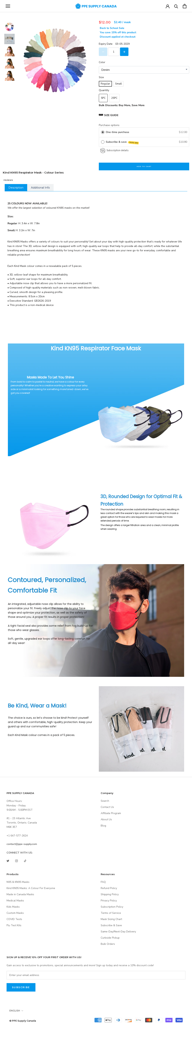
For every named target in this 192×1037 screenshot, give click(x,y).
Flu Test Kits (14, 925)
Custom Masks (15, 913)
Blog (103, 825)
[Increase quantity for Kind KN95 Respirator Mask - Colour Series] (124, 52)
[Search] (176, 6)
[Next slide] (8, 75)
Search (105, 801)
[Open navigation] (8, 6)
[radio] (102, 132)
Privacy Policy (109, 900)
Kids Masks (13, 907)
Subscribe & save (122, 142)
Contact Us (107, 807)
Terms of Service (111, 913)
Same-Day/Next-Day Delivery (118, 931)
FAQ (103, 882)
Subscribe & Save (111, 925)
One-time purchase (117, 132)
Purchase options (109, 125)
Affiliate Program (111, 813)
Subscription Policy (112, 907)
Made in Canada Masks (20, 894)
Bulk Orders (108, 944)
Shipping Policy (110, 894)
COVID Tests (14, 919)
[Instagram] (16, 861)
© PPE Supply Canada (22, 1020)
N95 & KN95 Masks (18, 882)
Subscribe (21, 987)
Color (102, 62)
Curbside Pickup (110, 938)
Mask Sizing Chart (111, 919)
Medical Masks (15, 900)
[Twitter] (8, 861)
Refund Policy (109, 888)
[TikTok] (25, 861)
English (14, 1010)
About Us (106, 819)
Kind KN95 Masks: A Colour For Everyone (31, 888)
